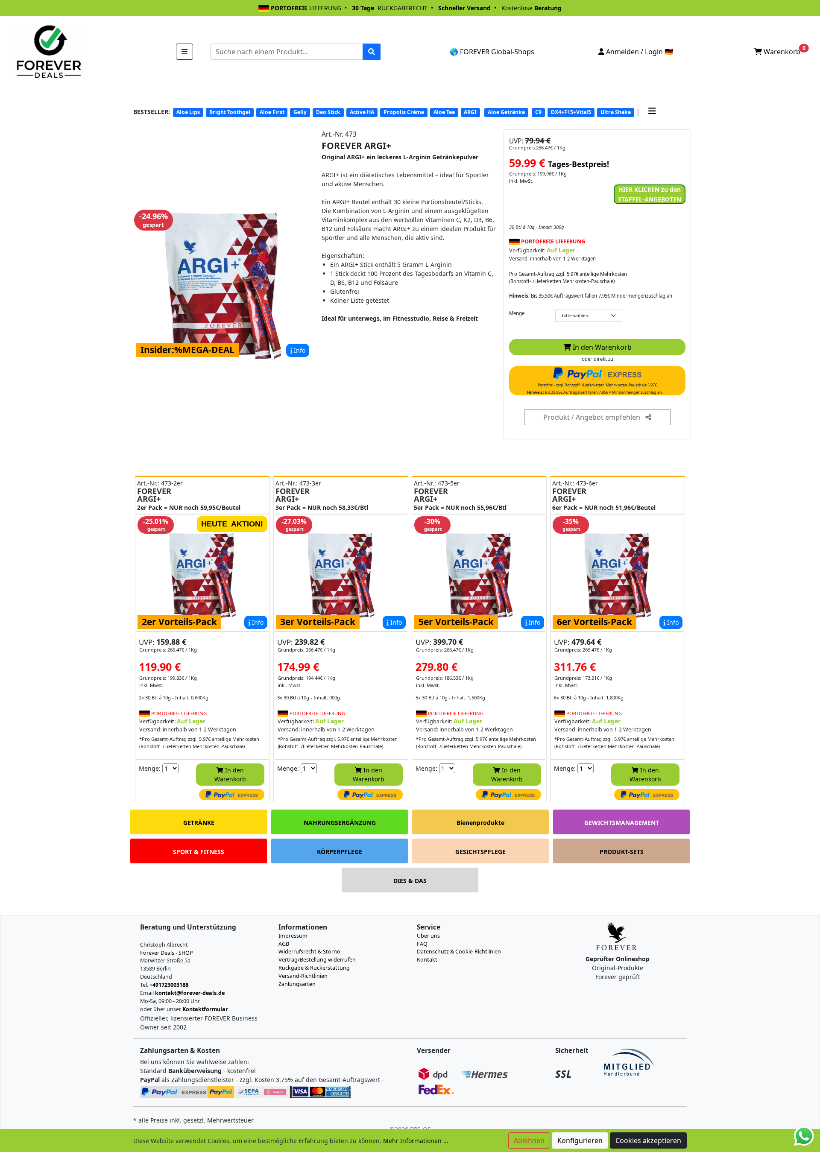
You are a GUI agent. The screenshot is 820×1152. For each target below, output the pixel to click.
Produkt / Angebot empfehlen (594, 417)
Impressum (293, 935)
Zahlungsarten (297, 984)
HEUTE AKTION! (232, 524)
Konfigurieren (580, 1140)
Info (298, 350)
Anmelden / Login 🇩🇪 (638, 51)
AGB (283, 943)
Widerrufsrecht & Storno (309, 951)
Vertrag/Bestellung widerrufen (317, 959)
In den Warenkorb (601, 347)
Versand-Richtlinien (303, 975)
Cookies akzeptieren (648, 1140)
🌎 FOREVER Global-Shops (492, 51)
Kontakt (427, 959)
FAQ (422, 943)
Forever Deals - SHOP (166, 952)
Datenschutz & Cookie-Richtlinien (459, 951)
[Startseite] (48, 51)
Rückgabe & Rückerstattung (314, 967)
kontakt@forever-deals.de (190, 993)
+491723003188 (168, 984)
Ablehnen (529, 1140)
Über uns (428, 935)
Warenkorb (783, 50)
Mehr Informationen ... (415, 1141)
